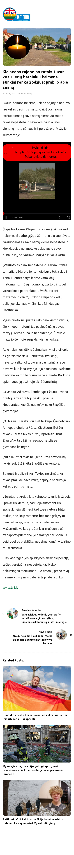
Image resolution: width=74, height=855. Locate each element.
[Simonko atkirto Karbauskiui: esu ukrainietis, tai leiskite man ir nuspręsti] (37, 689)
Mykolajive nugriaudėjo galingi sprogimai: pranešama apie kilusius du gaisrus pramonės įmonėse (33, 770)
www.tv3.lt (10, 587)
